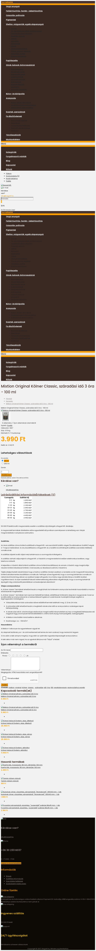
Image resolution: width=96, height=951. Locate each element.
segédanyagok (60, 687)
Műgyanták (15, 43)
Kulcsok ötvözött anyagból (17, 85)
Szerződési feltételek (14, 881)
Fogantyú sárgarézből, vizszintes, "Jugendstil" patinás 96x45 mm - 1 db (29, 808)
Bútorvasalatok (17, 69)
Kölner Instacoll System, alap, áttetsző (16, 723)
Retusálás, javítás (18, 53)
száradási (39, 687)
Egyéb (9, 425)
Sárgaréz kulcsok (18, 79)
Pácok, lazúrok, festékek (21, 51)
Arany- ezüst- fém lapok (21, 102)
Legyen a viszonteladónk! (11, 863)
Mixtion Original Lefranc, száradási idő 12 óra (18, 710)
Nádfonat (15, 130)
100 (52, 687)
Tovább (4, 685)
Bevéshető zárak (18, 72)
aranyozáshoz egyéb (76, 687)
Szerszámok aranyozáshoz (22, 107)
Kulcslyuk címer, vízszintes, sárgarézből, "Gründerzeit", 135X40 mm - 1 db (30, 794)
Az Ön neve (5, 650)
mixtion (11, 687)
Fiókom (9, 173)
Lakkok (13, 38)
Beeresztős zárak (18, 74)
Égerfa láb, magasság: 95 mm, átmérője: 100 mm (20, 767)
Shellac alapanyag (18, 56)
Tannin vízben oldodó (10, 781)
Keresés (9, 401)
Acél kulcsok (16, 82)
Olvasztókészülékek (19, 48)
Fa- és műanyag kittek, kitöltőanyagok (26, 31)
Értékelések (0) (45, 494)
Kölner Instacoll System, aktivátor (14, 750)
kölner (24, 687)
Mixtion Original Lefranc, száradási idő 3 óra (18, 696)
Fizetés (8, 181)
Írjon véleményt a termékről (25, 423)
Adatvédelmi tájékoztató (16, 884)
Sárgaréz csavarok (19, 89)
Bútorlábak (15, 123)
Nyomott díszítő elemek (20, 128)
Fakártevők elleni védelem (21, 33)
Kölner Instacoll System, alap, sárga (15, 737)
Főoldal (9, 398)
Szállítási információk (22, 494)
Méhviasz (15, 41)
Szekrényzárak (17, 77)
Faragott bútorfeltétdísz (20, 125)
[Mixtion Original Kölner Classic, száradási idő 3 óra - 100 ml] (25, 410)
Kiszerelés (4, 458)
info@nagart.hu (7, 196)
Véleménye (5, 670)
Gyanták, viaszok (18, 36)
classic (31, 687)
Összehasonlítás (22, 478)
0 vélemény (7, 423)
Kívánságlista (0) (12, 176)
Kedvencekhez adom (8, 478)
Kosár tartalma (12, 178)
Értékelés (4, 653)
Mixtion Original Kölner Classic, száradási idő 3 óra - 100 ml (29, 404)
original (18, 687)
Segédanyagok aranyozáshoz (23, 105)
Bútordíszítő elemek (19, 120)
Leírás (5, 494)
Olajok (13, 46)
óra (48, 687)
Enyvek (14, 28)
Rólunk (8, 876)
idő (45, 687)
